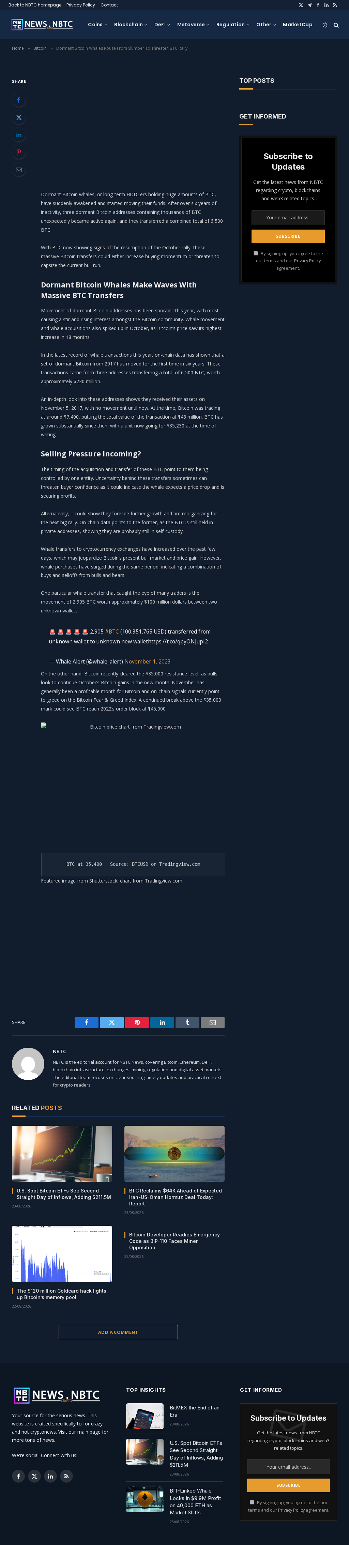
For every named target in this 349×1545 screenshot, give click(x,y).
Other (263, 24)
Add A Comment (118, 1332)
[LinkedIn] (19, 134)
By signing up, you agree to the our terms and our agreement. (289, 261)
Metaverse (191, 24)
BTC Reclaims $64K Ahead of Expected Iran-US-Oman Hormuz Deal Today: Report (175, 1197)
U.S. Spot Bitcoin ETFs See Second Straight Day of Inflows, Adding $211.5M (64, 1194)
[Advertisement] (147, 124)
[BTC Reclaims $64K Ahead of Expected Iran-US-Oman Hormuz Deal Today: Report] (174, 1154)
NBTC (59, 1051)
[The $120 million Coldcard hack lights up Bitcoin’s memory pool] (62, 1254)
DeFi (160, 24)
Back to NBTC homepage (35, 5)
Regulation (230, 24)
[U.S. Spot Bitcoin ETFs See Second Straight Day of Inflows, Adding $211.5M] (62, 1154)
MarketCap (298, 24)
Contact (109, 5)
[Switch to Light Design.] (325, 25)
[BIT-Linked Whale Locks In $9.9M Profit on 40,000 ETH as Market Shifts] (145, 1499)
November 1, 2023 (147, 661)
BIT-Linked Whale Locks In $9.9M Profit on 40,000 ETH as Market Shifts (195, 1501)
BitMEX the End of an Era (194, 1411)
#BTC (112, 631)
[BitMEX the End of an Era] (145, 1416)
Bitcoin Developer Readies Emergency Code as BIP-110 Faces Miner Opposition (174, 1241)
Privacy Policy (80, 5)
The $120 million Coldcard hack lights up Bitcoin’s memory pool (61, 1294)
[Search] (335, 24)
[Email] (19, 169)
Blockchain (128, 24)
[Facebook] (19, 100)
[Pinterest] (19, 152)
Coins (95, 24)
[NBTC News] (44, 25)
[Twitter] (19, 117)
